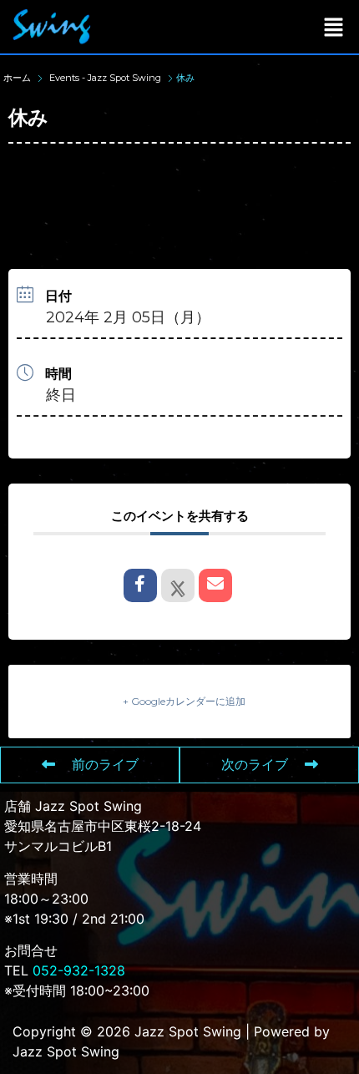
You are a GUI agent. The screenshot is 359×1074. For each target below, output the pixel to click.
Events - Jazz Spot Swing (105, 78)
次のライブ (254, 765)
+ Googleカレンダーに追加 (184, 701)
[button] (334, 26)
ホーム (18, 78)
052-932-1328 (79, 970)
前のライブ (105, 765)
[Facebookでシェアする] (140, 585)
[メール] (215, 585)
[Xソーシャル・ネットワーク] (178, 585)
